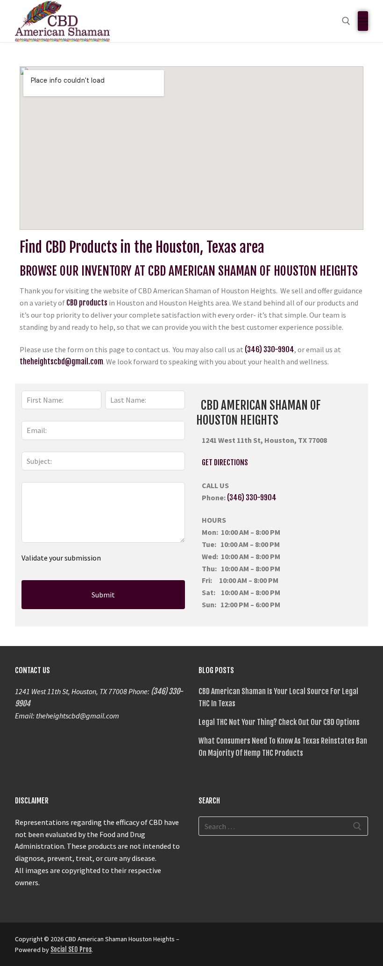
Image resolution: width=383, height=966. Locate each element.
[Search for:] (283, 826)
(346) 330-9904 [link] (252, 497)
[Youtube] (257, 942)
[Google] (223, 942)
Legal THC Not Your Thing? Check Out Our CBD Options (279, 722)
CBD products (86, 302)
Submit (103, 594)
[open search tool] (346, 21)
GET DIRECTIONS (222, 462)
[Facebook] (207, 942)
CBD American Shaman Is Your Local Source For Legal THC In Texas (278, 697)
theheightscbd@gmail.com (61, 361)
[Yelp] (240, 942)
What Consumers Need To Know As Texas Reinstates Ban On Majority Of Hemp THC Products (283, 747)
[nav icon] (363, 21)
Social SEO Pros (71, 949)
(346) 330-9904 (269, 349)
